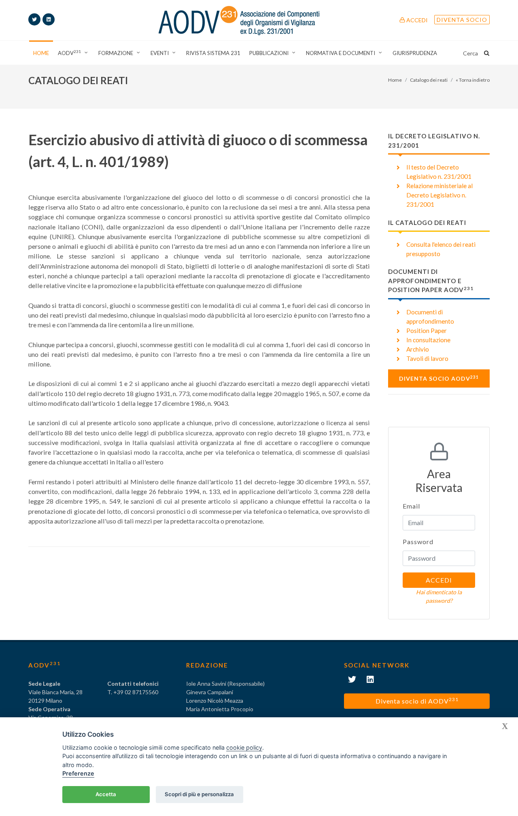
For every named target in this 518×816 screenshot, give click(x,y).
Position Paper (426, 330)
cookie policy (244, 747)
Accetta (106, 794)
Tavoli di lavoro (427, 358)
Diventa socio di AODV (417, 700)
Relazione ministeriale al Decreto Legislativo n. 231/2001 (439, 195)
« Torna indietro (473, 80)
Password (418, 541)
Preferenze (78, 773)
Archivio (417, 349)
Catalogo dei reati (429, 80)
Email (411, 506)
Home (395, 80)
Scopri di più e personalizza (199, 794)
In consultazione (428, 339)
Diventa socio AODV (439, 378)
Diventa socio (462, 19)
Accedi (416, 20)
